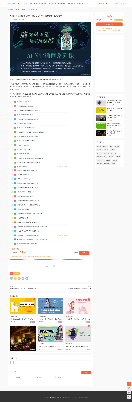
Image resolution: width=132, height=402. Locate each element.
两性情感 (70, 3)
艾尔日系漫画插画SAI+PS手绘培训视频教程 (77, 319)
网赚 (111, 146)
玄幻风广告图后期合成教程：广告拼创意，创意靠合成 (50, 347)
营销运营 (111, 156)
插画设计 (16, 273)
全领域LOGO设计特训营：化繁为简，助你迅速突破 (21, 319)
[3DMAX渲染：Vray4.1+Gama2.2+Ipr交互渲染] (23, 334)
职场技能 (112, 149)
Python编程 (107, 160)
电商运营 (105, 146)
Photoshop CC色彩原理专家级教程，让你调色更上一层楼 (77, 347)
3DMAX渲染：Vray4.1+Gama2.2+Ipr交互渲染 (23, 347)
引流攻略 (115, 160)
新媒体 (106, 149)
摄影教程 (99, 163)
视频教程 (99, 156)
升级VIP (118, 19)
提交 (86, 372)
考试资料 (99, 160)
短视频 (99, 146)
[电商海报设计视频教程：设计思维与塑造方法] (50, 306)
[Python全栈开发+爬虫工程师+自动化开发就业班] (101, 126)
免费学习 (80, 3)
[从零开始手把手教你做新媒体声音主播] (101, 133)
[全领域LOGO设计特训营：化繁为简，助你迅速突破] (23, 306)
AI (11, 273)
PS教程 (113, 163)
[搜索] (112, 3)
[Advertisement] (109, 63)
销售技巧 (99, 153)
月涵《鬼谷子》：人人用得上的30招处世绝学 (23, 288)
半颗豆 (14, 3)
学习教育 (51, 3)
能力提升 (117, 146)
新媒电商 (32, 3)
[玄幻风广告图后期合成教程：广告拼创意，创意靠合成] (50, 334)
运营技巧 (99, 149)
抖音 (105, 156)
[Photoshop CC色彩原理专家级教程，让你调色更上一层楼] (78, 334)
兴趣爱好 (61, 3)
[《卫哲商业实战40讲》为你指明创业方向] (101, 118)
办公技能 (113, 153)
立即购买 (84, 253)
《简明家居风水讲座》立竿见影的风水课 (79, 288)
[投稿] (107, 3)
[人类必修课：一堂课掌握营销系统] (101, 110)
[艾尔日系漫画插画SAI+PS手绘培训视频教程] (78, 306)
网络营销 (106, 163)
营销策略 (106, 153)
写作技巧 (118, 156)
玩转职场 (42, 3)
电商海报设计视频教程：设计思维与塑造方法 (50, 319)
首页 (25, 3)
